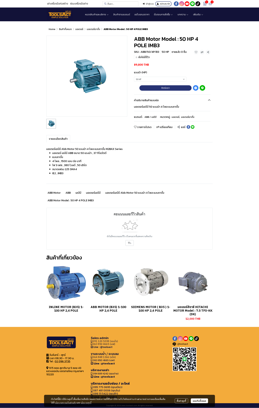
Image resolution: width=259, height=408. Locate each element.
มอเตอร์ (79, 29)
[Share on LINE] (192, 127)
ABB (68, 193)
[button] (120, 4)
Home (52, 29)
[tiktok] (197, 3)
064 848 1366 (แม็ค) (104, 357)
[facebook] (176, 3)
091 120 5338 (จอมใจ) (105, 341)
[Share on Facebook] (188, 127)
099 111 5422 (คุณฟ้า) (105, 394)
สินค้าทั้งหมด (65, 29)
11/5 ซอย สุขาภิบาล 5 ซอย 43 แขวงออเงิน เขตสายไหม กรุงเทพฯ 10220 (65, 371)
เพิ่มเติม (197, 14)
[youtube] (187, 3)
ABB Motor (54, 193)
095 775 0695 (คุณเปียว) (107, 387)
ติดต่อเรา (165, 87)
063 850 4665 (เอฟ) (103, 343)
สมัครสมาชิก (165, 4)
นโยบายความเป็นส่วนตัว (65, 402)
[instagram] (181, 3)
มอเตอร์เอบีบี (93, 193)
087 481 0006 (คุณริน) (106, 390)
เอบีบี (78, 193)
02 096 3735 (62, 361)
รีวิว (129, 243)
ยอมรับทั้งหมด (199, 400)
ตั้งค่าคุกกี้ (181, 400)
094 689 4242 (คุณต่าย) (105, 373)
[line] (192, 3)
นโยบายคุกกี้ (86, 402)
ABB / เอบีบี (150, 117)
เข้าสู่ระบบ (150, 4)
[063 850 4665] (92, 346)
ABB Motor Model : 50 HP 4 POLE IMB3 (71, 200)
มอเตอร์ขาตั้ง (93, 29)
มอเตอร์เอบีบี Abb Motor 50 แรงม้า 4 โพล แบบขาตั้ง (134, 193)
